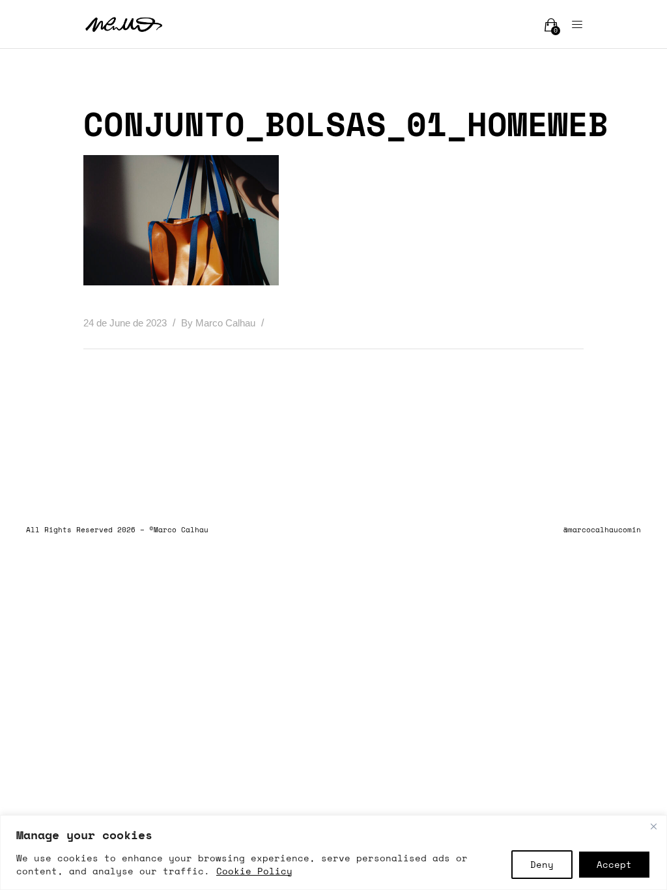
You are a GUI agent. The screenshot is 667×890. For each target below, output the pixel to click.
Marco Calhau (226, 322)
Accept (614, 864)
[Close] (653, 826)
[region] (333, 852)
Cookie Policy (254, 871)
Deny (542, 864)
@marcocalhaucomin (602, 529)
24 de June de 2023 (126, 322)
